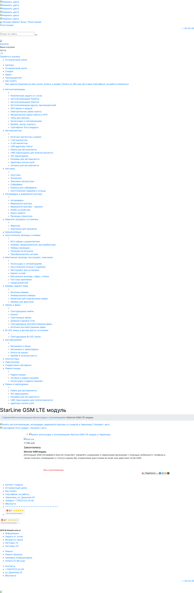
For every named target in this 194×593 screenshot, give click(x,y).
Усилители (16, 178)
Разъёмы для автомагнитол (25, 159)
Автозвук (10, 168)
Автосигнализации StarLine (25, 102)
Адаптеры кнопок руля (22, 162)
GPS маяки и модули (21, 108)
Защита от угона (14, 536)
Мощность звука (14, 539)
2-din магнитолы (19, 143)
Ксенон (14, 314)
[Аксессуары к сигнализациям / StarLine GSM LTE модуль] (69, 434)
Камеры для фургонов (22, 301)
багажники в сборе (20, 346)
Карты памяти (18, 213)
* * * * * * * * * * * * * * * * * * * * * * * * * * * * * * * (31, 507)
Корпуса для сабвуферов (24, 187)
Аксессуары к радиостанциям (26, 381)
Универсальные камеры (23, 295)
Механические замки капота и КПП (29, 114)
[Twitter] (162, 472)
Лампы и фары (12, 305)
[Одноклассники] (165, 472)
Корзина (4, 44)
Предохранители (19, 282)
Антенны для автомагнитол (25, 165)
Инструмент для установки (25, 270)
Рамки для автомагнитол (24, 149)
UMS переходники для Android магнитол (32, 152)
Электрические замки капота (26, 111)
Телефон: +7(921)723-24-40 (19, 500)
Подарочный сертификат (18, 365)
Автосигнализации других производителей (33, 105)
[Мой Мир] (168, 472)
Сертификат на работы (105, 84)
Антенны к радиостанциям (25, 377)
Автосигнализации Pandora (25, 98)
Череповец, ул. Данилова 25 (20, 497)
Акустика (15, 175)
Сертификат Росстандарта (25, 127)
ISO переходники (19, 156)
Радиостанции (12, 368)
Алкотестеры (12, 358)
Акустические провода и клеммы (23, 235)
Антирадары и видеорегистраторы (23, 194)
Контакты (10, 566)
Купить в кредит (52, 84)
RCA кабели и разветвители (25, 241)
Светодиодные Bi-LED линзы (26, 336)
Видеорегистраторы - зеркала (26, 206)
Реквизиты (123, 84)
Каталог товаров (14, 484)
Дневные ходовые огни (23, 320)
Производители (13, 77)
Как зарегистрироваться (18, 84)
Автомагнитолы (13, 130)
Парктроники (12, 362)
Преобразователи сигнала (24, 254)
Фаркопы (15, 225)
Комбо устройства (20, 209)
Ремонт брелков (13, 554)
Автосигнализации (15, 89)
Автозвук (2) (12, 546)
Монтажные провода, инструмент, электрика (29, 257)
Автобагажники (13, 339)
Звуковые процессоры (22, 181)
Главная (6, 417)
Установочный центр (16, 59)
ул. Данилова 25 (13, 572)
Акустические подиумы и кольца (28, 190)
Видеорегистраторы (21, 203)
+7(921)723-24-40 (14, 569)
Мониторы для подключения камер (29, 298)
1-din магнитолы (19, 140)
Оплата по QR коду (72, 84)
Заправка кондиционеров (18, 557)
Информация (12, 533)
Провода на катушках (22, 251)
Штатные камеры (20, 292)
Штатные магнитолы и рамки (26, 137)
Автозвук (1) (11, 542)
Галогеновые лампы (21, 317)
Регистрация (6, 25)
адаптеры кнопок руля (22, 403)
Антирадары (17, 200)
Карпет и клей (18, 273)
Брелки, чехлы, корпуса (23, 124)
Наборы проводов (20, 247)
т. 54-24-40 (188, 28)
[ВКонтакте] (160, 472)
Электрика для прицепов (24, 228)
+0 (1, 53)
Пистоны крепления (21, 279)
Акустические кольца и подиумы (28, 267)
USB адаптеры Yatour (22, 146)
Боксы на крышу (19, 352)
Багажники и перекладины (25, 349)
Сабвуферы (16, 184)
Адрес (8, 74)
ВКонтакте (10, 503)
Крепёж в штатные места (24, 355)
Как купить (11, 81)
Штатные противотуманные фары (28, 327)
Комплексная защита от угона (26, 95)
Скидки (9, 71)
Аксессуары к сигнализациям (26, 121)
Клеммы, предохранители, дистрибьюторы (33, 244)
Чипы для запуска (20, 118)
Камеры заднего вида (16, 286)
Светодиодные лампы (22, 311)
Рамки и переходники (16, 384)
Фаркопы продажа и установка (21, 219)
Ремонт (9, 551)
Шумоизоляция (13, 232)
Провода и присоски (21, 216)
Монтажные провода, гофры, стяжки (30, 276)
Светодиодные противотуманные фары (31, 324)
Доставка (87, 84)
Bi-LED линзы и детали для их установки (26, 330)
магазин (9, 65)
